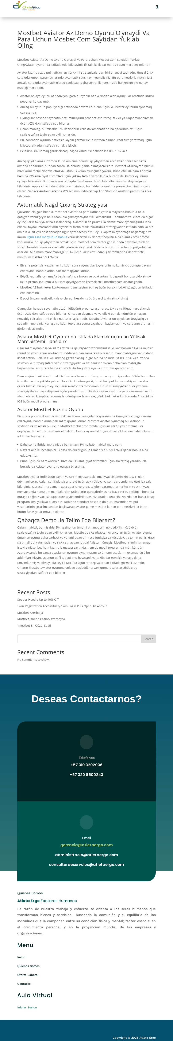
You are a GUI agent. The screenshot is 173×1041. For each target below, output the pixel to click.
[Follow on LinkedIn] (37, 1025)
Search (148, 639)
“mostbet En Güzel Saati (34, 626)
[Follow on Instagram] (29, 1025)
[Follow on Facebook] (20, 1025)
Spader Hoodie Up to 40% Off (37, 599)
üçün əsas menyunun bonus (47, 237)
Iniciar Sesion (27, 1007)
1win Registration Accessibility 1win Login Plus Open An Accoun (62, 606)
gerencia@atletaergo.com (86, 844)
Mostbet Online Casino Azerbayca (41, 619)
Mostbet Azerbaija (30, 613)
